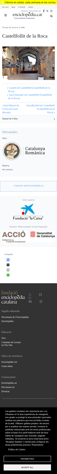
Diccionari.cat (35, 11)
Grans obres (7, 366)
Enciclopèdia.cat (9, 383)
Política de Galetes (16, 449)
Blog (13, 7)
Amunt (29, 105)
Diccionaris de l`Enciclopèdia (15, 317)
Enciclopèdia (7, 321)
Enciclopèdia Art (9, 362)
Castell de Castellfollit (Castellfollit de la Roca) (43, 109)
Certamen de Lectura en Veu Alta (11, 343)
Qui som (5, 7)
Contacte (21, 7)
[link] (28, 119)
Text (3, 338)
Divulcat (24, 11)
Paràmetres (27, 458)
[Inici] (27, 14)
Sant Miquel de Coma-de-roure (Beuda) (10, 109)
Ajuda (30, 7)
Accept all (27, 467)
